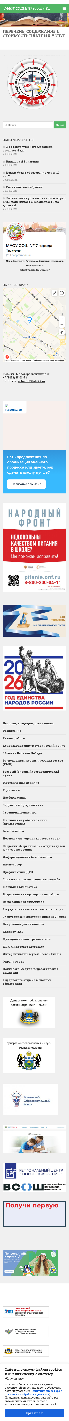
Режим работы (14, 738)
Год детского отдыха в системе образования (27, 981)
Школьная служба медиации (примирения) (25, 821)
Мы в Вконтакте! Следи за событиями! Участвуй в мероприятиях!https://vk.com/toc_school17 (34, 265)
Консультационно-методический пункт (34, 745)
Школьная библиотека (20, 887)
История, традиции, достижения (28, 723)
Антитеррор (12, 864)
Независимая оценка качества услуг (31, 838)
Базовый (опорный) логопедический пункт (31, 773)
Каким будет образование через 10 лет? (31, 174)
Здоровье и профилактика (23, 805)
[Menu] (64, 8)
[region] (34, 1392)
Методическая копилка (21, 782)
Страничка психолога (19, 812)
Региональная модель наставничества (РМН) (33, 762)
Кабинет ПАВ (13, 931)
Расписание (12, 730)
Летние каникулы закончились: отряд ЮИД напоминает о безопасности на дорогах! (34, 201)
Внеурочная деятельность (23, 924)
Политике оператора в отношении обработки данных (33, 1392)
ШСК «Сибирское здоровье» (23, 946)
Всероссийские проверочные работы (31, 894)
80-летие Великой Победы (23, 753)
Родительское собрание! (24, 187)
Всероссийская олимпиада (23, 902)
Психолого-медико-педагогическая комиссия (30, 970)
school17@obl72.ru (31, 381)
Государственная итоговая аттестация (33, 909)
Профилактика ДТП (18, 872)
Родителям (11, 790)
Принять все (34, 1413)
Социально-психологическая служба (31, 879)
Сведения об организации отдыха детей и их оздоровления (34, 847)
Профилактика (14, 797)
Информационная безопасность (27, 857)
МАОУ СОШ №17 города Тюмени (28, 8)
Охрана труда (13, 961)
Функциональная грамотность (27, 939)
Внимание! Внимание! (23, 161)
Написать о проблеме (26, 484)
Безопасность (13, 831)
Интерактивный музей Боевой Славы (32, 954)
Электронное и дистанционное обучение (34, 917)
